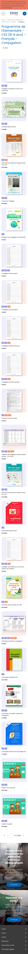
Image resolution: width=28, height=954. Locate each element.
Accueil (4, 20)
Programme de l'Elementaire (15, 20)
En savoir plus (14, 884)
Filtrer (6, 48)
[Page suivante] (23, 835)
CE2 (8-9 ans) (5, 22)
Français (13, 22)
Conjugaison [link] (21, 22)
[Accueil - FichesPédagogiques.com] (14, 13)
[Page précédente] (4, 835)
